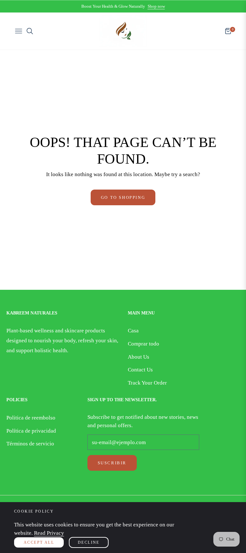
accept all (39, 542)
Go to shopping (123, 197)
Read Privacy (49, 533)
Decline (89, 542)
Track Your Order (147, 383)
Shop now (156, 6)
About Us (138, 357)
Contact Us (140, 370)
